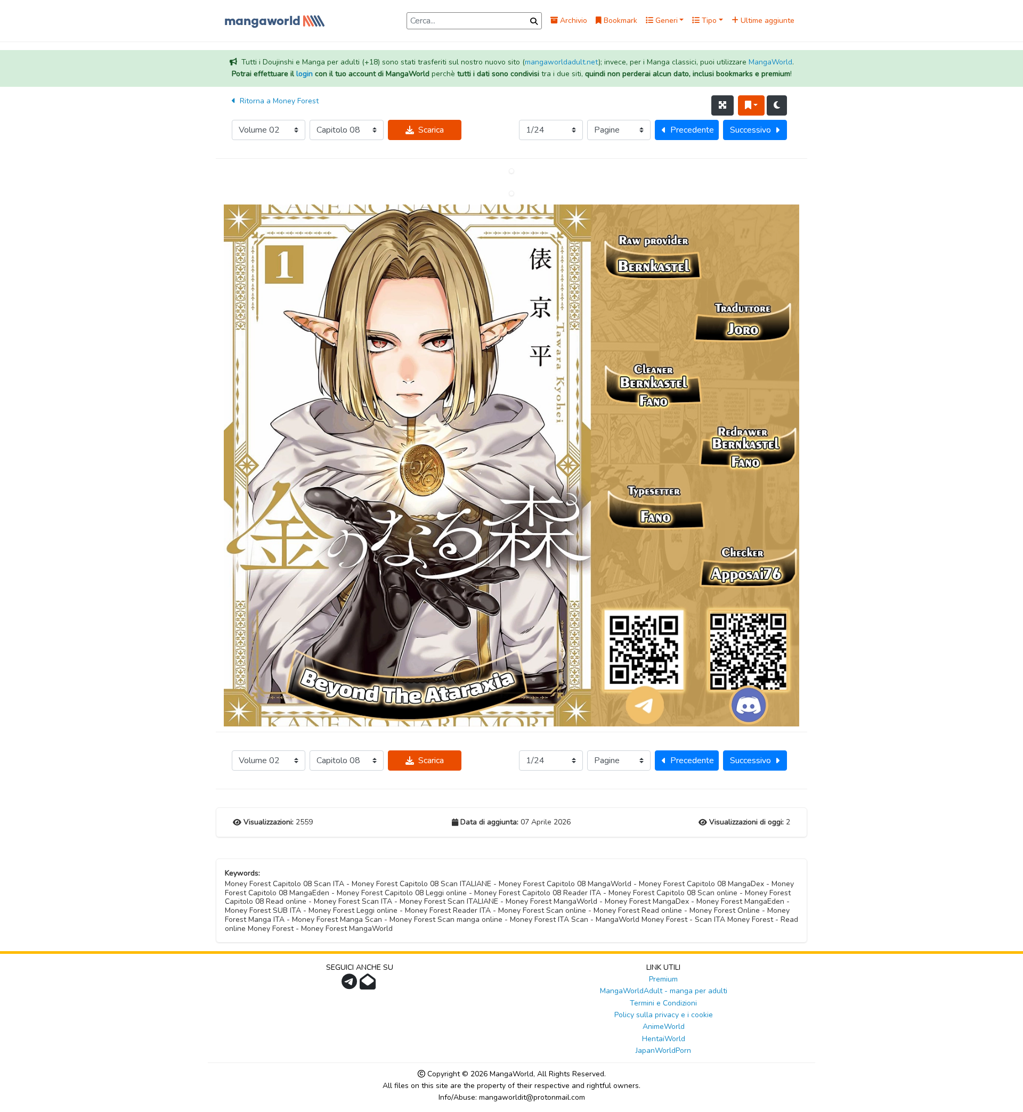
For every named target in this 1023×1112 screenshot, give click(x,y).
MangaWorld (770, 62)
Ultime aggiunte (766, 20)
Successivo (750, 130)
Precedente (692, 130)
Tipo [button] (708, 20)
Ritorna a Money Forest (278, 101)
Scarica (431, 130)
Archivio (572, 20)
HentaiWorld (663, 1039)
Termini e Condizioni (663, 1003)
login (304, 74)
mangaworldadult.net (561, 62)
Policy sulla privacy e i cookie (663, 1015)
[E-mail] (369, 985)
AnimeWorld (664, 1026)
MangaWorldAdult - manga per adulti (663, 991)
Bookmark (619, 20)
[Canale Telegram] (351, 985)
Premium (663, 979)
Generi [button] (665, 20)
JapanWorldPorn (663, 1050)
